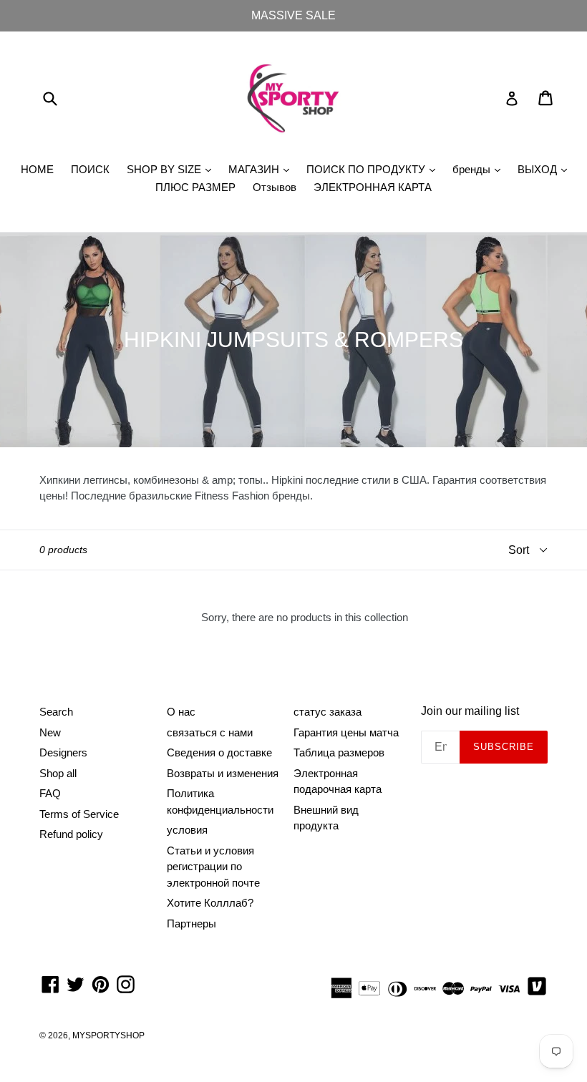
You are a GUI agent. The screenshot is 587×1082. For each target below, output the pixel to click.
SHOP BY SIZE (172, 168)
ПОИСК (90, 169)
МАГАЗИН (262, 168)
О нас (181, 712)
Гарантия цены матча (346, 732)
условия (187, 830)
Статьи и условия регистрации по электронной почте (213, 866)
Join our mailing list (470, 711)
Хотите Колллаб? (210, 903)
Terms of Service (79, 814)
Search (56, 712)
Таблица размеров (339, 752)
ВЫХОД (546, 168)
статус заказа (328, 712)
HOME (37, 169)
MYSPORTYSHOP (108, 1035)
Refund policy (71, 834)
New (50, 732)
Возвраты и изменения (222, 773)
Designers (63, 752)
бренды (480, 168)
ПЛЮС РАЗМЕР (195, 187)
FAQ (50, 793)
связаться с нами (210, 732)
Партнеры (191, 923)
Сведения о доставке (219, 752)
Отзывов (274, 187)
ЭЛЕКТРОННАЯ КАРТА (373, 187)
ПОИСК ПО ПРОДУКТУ (374, 168)
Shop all (58, 773)
